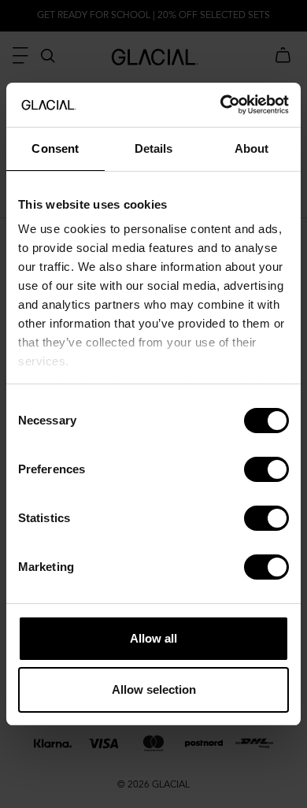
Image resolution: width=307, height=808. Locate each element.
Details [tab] (154, 148)
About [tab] (252, 148)
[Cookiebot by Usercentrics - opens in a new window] (221, 105)
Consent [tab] (55, 148)
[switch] (266, 469)
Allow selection (154, 689)
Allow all (153, 638)
